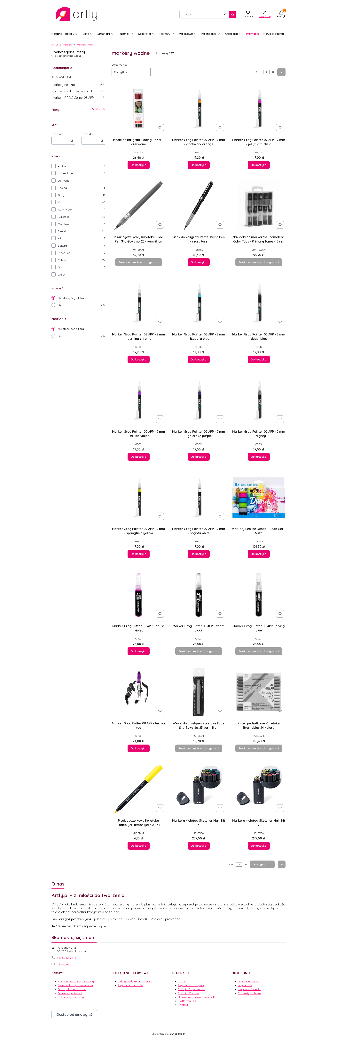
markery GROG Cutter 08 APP (77, 98)
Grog (61, 195)
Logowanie (245, 985)
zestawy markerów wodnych (77, 91)
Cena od (57, 134)
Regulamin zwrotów (130, 985)
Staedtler (64, 253)
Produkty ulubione (249, 993)
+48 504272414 (66, 958)
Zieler (61, 274)
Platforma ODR (188, 1001)
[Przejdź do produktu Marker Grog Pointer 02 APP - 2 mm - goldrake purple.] (198, 400)
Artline (62, 166)
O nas (182, 981)
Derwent (63, 180)
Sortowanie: (119, 64)
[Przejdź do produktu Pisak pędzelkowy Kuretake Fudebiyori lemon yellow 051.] (138, 789)
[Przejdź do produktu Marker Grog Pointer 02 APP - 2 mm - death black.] (259, 303)
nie (59, 305)
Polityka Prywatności (191, 989)
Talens (62, 260)
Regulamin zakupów (191, 985)
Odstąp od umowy (71, 1014)
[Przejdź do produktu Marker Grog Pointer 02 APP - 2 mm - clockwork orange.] (198, 108)
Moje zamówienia (249, 989)
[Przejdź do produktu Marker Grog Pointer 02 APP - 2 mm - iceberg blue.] (198, 303)
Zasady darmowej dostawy (76, 981)
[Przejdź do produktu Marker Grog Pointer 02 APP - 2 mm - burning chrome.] (138, 303)
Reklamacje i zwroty (71, 997)
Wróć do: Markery (65, 77)
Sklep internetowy (167, 1033)
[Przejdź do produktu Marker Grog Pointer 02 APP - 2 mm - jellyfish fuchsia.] (259, 108)
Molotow (63, 224)
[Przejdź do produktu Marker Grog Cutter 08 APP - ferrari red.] (138, 692)
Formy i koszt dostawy (72, 989)
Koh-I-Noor (65, 209)
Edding (62, 188)
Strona (259, 72)
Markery (67, 44)
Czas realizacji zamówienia (75, 985)
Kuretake (63, 217)
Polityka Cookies (188, 993)
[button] (232, 14)
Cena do (87, 134)
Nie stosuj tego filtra (71, 298)
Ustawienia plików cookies (195, 997)
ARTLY (54, 44)
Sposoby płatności (70, 993)
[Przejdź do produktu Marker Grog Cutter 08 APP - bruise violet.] (138, 594)
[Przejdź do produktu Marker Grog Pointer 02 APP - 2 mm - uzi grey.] (259, 400)
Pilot (61, 238)
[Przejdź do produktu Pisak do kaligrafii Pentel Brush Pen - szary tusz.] (198, 205)
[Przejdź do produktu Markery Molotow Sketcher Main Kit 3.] (198, 789)
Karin (61, 202)
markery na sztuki (77, 85)
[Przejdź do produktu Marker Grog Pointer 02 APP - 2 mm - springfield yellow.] (138, 497)
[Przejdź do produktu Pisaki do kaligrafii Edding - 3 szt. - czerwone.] (138, 108)
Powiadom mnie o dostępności (139, 262)
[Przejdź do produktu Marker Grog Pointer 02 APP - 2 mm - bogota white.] (198, 497)
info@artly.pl (65, 964)
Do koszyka (138, 165)
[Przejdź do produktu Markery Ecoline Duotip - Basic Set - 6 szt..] (259, 497)
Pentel (62, 231)
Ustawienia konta (249, 981)
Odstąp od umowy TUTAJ (135, 981)
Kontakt (183, 1005)
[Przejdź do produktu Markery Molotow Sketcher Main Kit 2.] (259, 789)
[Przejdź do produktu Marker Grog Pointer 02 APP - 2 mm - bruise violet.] (138, 400)
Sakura (62, 245)
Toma (61, 267)
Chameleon (65, 173)
